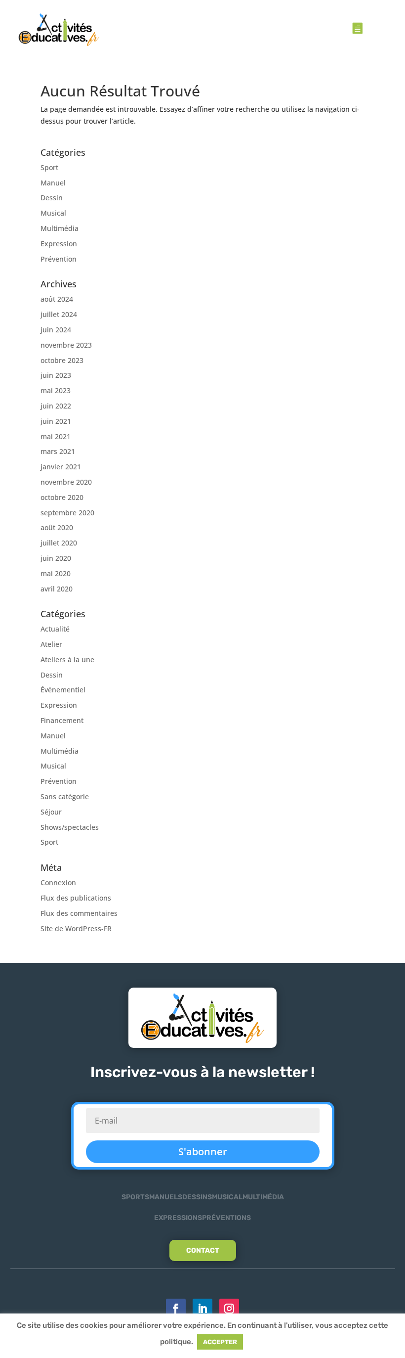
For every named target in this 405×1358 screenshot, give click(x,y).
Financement (61, 720)
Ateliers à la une (67, 659)
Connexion (58, 882)
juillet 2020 (58, 542)
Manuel (53, 182)
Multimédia (59, 228)
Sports (135, 1197)
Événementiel (62, 689)
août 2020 (56, 527)
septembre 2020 (67, 512)
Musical (53, 213)
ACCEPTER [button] (220, 1342)
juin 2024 (55, 329)
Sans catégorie (64, 796)
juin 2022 (55, 405)
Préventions (226, 1218)
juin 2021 (55, 421)
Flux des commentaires (79, 913)
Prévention (58, 259)
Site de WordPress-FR (76, 928)
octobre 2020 (61, 497)
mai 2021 (55, 436)
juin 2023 (55, 375)
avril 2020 (56, 588)
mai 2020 (55, 573)
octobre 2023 (61, 360)
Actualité (55, 629)
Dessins (197, 1197)
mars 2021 (57, 451)
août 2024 (56, 299)
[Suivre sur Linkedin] (202, 1308)
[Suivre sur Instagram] (229, 1308)
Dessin (51, 197)
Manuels (165, 1197)
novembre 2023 (66, 345)
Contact (202, 1250)
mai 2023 (55, 390)
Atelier (51, 644)
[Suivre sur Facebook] (176, 1308)
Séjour (51, 811)
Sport (49, 167)
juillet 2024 (58, 314)
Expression (58, 243)
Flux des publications (75, 898)
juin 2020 (55, 558)
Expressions (178, 1218)
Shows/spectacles (69, 827)
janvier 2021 (60, 466)
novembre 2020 (66, 482)
